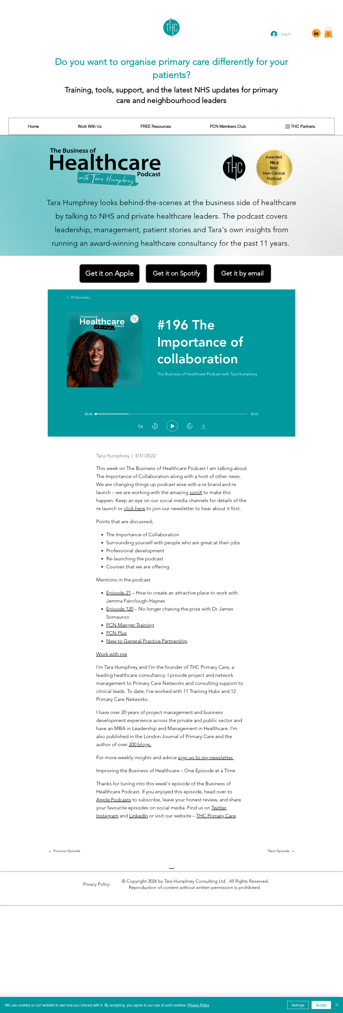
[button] (328, 32)
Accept (321, 1004)
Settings (298, 1004)
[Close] (337, 1005)
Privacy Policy (198, 1004)
